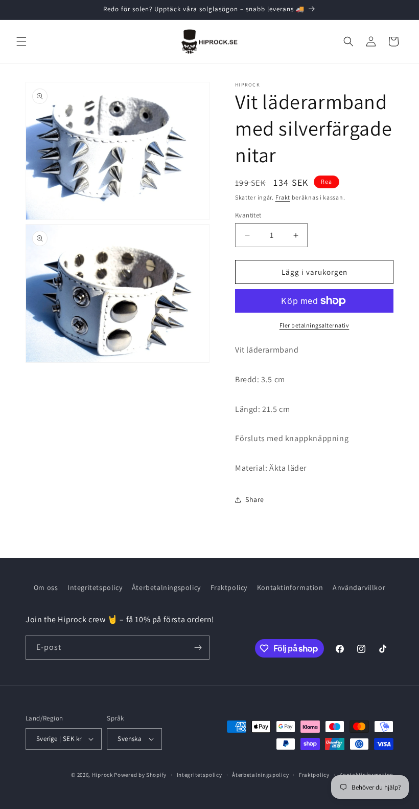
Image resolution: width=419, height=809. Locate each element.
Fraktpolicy (229, 587)
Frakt (283, 197)
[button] (21, 41)
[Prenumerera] (198, 648)
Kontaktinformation (290, 587)
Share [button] (254, 499)
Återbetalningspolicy (166, 587)
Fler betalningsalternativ (315, 325)
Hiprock (103, 774)
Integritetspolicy (94, 587)
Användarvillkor (359, 587)
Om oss (46, 587)
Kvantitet (248, 215)
